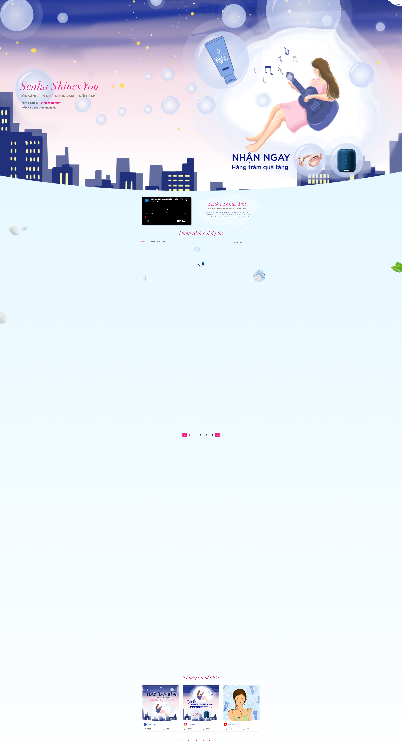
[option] (201, 95)
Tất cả (144, 242)
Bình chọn (152, 259)
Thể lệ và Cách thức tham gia (38, 107)
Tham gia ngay (29, 102)
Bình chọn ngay (51, 102)
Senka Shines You (158, 242)
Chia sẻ (168, 259)
